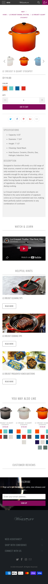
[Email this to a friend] (36, 119)
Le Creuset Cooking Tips (12, 335)
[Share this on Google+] (30, 119)
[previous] (4, 61)
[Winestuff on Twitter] (17, 559)
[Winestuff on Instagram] (26, 559)
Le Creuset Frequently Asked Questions (18, 373)
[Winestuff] (24, 2)
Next (23, 12)
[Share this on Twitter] (10, 119)
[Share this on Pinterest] (23, 119)
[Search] (39, 2)
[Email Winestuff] (30, 559)
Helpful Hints (24, 271)
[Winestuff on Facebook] (22, 559)
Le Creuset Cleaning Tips (12, 298)
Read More (9, 306)
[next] (43, 61)
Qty (4, 95)
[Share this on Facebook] (17, 119)
